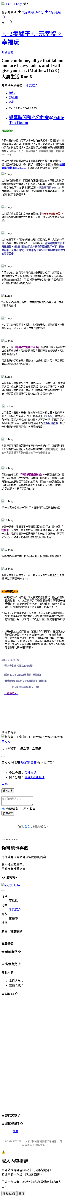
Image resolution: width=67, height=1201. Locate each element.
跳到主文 (7, 52)
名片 (12, 101)
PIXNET (17, 1141)
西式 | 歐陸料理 (34, 777)
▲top (4, 783)
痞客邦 (25, 762)
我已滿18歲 (9, 1193)
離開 (21, 1193)
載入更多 (8, 790)
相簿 (12, 93)
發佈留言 (8, 813)
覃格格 (5, 741)
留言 (33, 762)
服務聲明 (40, 1145)
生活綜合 (32, 85)
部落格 (13, 97)
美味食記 (30, 772)
